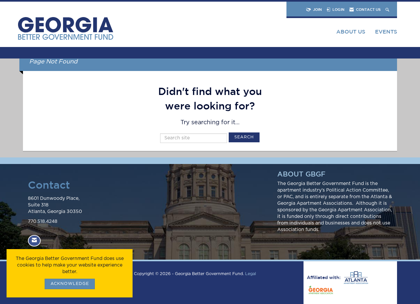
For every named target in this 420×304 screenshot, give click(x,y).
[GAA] (320, 290)
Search (244, 137)
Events (386, 32)
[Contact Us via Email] (34, 240)
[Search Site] (388, 9)
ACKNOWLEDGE (70, 284)
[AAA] (355, 277)
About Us (350, 32)
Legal (250, 274)
